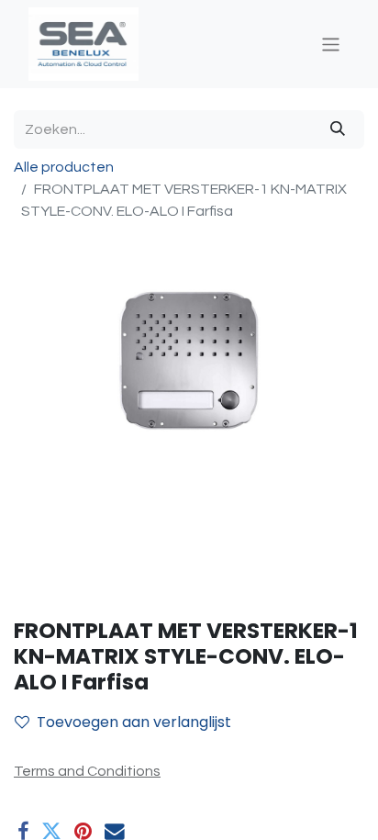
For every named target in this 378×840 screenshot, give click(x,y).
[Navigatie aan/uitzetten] (331, 43)
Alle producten (64, 167)
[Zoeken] (337, 129)
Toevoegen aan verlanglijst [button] (134, 722)
